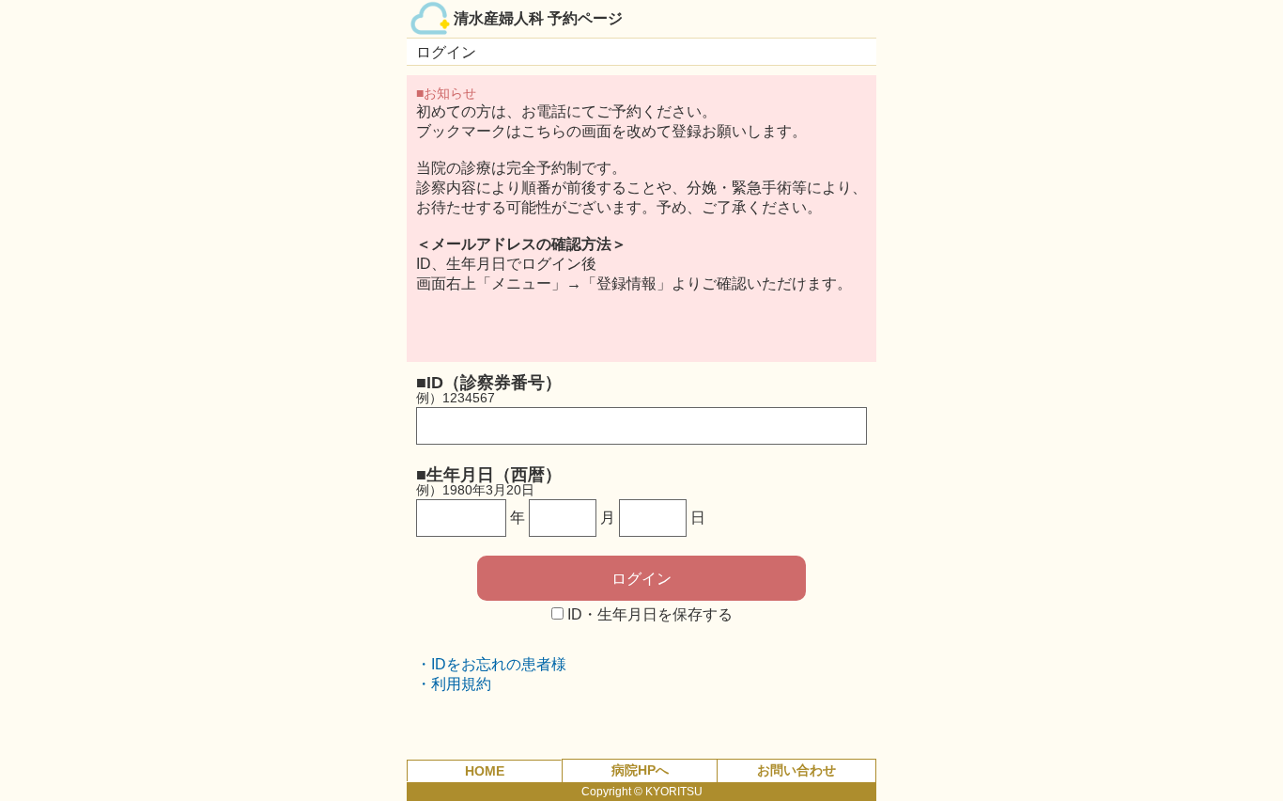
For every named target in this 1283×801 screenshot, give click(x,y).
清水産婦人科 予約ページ (538, 18)
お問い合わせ (796, 769)
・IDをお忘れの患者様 (491, 664)
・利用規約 (453, 684)
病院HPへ (640, 769)
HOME (484, 770)
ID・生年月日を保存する (650, 614)
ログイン (641, 579)
